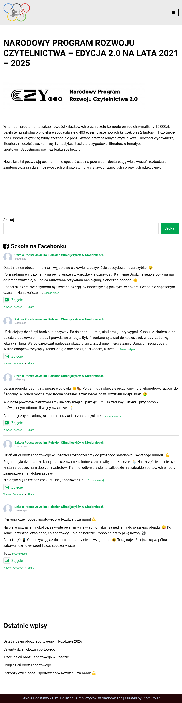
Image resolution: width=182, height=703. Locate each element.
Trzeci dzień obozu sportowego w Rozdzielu (37, 657)
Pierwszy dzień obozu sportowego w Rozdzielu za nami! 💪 (49, 673)
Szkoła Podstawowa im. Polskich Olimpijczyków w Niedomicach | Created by (82, 698)
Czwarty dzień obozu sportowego (29, 649)
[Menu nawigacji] (173, 12)
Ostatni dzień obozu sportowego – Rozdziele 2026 (42, 641)
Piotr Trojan (151, 698)
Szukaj (8, 220)
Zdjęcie (17, 300)
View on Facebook (13, 307)
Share (31, 307)
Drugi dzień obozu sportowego (27, 665)
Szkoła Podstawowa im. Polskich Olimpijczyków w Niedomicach (59, 255)
